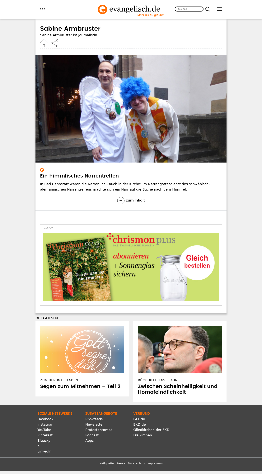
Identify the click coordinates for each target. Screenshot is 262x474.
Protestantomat (98, 430)
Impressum (155, 463)
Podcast (92, 435)
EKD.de (139, 424)
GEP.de (139, 419)
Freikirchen (142, 435)
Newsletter (94, 424)
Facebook (45, 419)
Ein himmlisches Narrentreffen (79, 175)
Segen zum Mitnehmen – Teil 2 (80, 386)
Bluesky (43, 440)
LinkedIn (44, 451)
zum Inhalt (135, 200)
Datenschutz (136, 463)
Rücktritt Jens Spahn (158, 380)
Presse (120, 463)
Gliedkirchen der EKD (151, 430)
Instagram (46, 424)
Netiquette (107, 463)
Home (44, 43)
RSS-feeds (94, 419)
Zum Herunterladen (59, 380)
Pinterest (45, 435)
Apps (89, 440)
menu (42, 9)
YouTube (44, 430)
